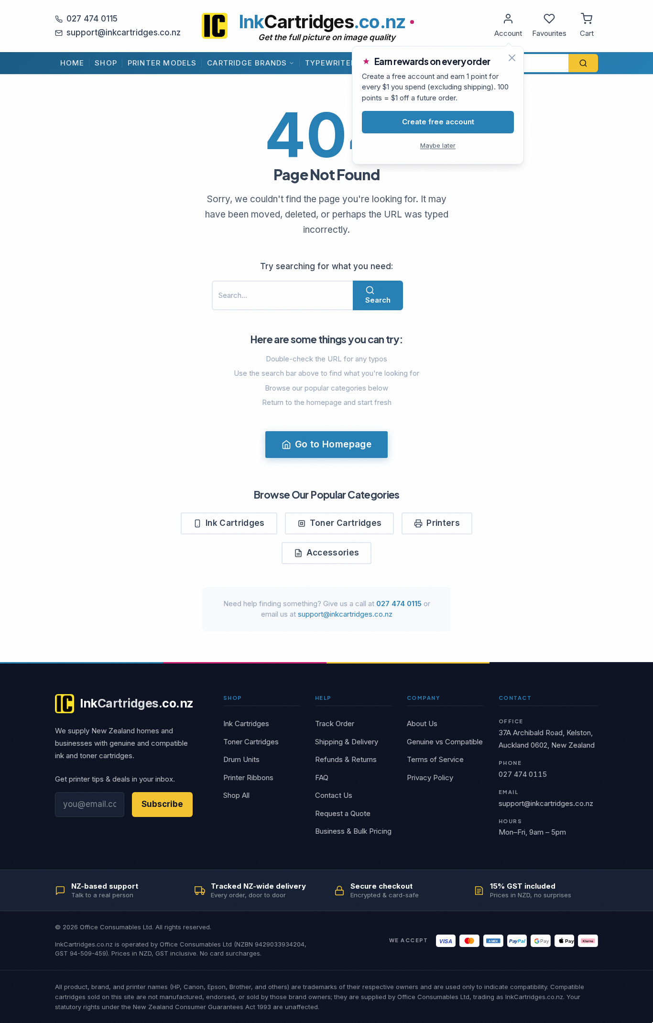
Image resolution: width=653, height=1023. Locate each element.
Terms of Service (435, 759)
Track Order (334, 723)
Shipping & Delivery (346, 741)
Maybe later (438, 145)
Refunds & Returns (346, 759)
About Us (422, 723)
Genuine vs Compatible (445, 741)
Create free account (438, 121)
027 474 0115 (92, 18)
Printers (443, 523)
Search (378, 300)
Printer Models (162, 62)
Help (323, 698)
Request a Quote (342, 813)
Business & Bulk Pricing (353, 831)
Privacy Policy (430, 777)
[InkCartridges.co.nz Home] (215, 26)
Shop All (236, 795)
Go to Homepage (333, 444)
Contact (515, 698)
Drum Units (241, 759)
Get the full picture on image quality (326, 37)
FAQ (321, 777)
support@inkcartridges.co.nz (123, 32)
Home (72, 62)
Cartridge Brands (247, 62)
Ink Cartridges (235, 523)
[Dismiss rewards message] (511, 57)
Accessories (332, 552)
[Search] (583, 63)
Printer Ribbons (248, 777)
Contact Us (333, 795)
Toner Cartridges (345, 523)
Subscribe (162, 804)
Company (423, 698)
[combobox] (282, 296)
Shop (106, 62)
